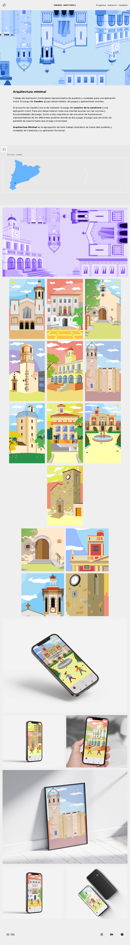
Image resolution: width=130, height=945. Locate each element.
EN (12, 934)
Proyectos (101, 5)
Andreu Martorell (65, 5)
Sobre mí (112, 5)
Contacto (122, 5)
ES (7, 934)
